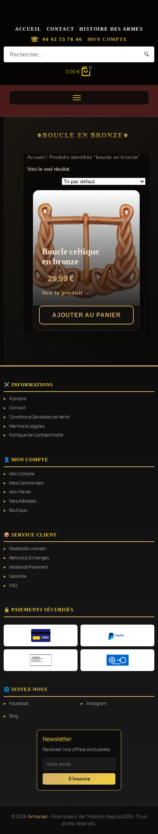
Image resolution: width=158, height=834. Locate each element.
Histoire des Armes (111, 29)
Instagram (96, 703)
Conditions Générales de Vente (39, 417)
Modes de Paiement (28, 567)
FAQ (13, 585)
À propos (17, 399)
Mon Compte (107, 39)
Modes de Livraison (28, 549)
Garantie (17, 576)
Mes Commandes (26, 483)
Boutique (18, 510)
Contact (61, 29)
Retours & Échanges (29, 558)
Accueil (28, 29)
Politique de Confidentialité (36, 435)
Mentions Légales (26, 426)
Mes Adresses (22, 501)
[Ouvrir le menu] (79, 97)
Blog (13, 716)
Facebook (19, 703)
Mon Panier (20, 492)
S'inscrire (79, 779)
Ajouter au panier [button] (86, 315)
